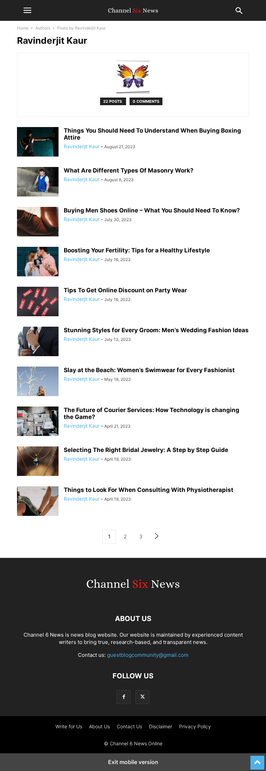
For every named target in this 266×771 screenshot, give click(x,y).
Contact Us (129, 726)
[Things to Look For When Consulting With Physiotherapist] (38, 502)
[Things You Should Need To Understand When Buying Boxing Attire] (38, 142)
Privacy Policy (195, 726)
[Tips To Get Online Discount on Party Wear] (38, 302)
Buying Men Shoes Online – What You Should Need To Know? (152, 210)
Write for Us (68, 726)
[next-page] (157, 537)
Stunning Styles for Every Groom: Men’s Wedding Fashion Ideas (156, 330)
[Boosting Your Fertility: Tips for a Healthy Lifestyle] (38, 262)
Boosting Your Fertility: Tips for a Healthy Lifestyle (137, 250)
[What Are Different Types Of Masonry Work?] (38, 182)
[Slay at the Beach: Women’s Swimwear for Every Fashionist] (38, 382)
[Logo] (133, 597)
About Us (99, 726)
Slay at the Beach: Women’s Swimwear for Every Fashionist (149, 370)
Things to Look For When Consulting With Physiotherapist (148, 489)
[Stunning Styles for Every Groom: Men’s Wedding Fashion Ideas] (38, 342)
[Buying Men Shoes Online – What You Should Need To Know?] (38, 222)
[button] (27, 10)
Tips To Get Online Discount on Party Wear (125, 290)
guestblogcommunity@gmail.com (147, 655)
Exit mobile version (133, 762)
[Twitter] (142, 697)
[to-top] (257, 759)
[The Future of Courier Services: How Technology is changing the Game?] (38, 422)
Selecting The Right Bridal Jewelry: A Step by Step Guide (146, 449)
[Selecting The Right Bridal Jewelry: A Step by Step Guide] (38, 462)
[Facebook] (124, 697)
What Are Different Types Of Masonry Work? (129, 170)
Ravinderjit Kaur (81, 146)
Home (22, 28)
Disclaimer (160, 726)
